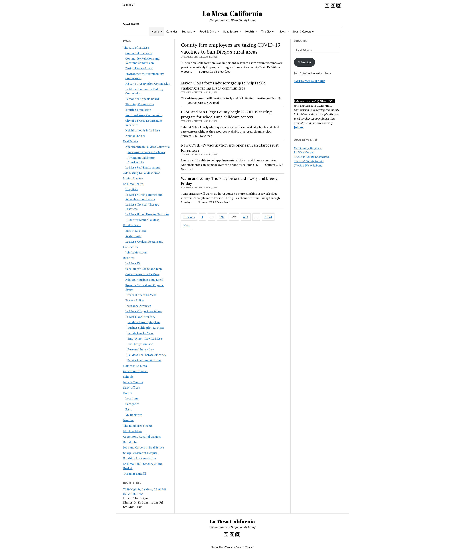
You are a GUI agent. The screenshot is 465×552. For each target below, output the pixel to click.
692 (222, 217)
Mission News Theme (221, 547)
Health (249, 31)
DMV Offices (131, 387)
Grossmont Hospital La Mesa (142, 437)
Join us (299, 127)
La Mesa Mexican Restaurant (144, 241)
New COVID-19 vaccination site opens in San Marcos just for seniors (230, 148)
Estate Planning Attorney (144, 360)
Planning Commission (139, 104)
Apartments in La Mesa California (147, 147)
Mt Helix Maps (132, 431)
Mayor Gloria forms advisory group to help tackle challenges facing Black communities (223, 85)
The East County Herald (309, 161)
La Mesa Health (133, 184)
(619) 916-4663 (133, 494)
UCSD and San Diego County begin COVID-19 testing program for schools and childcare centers (226, 114)
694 (245, 217)
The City (266, 31)
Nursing (128, 420)
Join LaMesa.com (136, 252)
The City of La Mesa (136, 48)
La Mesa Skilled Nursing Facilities (147, 214)
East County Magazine (308, 148)
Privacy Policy (134, 300)
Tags (128, 409)
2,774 (268, 217)
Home (155, 31)
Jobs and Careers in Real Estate (143, 447)
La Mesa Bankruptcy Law (144, 322)
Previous (189, 217)
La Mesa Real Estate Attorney (147, 355)
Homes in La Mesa (135, 366)
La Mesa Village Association (143, 311)
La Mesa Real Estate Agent (142, 167)
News (282, 31)
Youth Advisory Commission (143, 115)
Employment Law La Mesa (145, 338)
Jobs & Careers (302, 31)
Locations (131, 398)
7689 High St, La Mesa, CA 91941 (144, 489)
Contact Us (130, 247)
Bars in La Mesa (135, 231)
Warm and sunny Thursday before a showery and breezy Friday (229, 181)
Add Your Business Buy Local (144, 280)
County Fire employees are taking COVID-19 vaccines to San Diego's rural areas (230, 48)
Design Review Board (139, 68)
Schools (128, 377)
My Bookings (133, 415)
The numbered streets (137, 426)
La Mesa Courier (304, 152)
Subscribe (304, 62)
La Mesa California (232, 13)
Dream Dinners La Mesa (140, 295)
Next (186, 225)
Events (127, 393)
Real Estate (230, 31)
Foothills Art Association (139, 458)
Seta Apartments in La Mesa (146, 152)
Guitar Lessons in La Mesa (142, 274)
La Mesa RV (132, 263)
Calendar (171, 31)
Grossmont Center (135, 371)
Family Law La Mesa (140, 333)
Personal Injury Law (141, 349)
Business (186, 31)
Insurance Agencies (138, 306)
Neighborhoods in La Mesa (142, 130)
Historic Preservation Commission (147, 84)
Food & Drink (207, 31)
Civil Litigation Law (140, 344)
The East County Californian (311, 157)
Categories (132, 404)
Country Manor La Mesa (143, 220)
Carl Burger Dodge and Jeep (143, 269)
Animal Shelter (135, 136)
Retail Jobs (130, 442)
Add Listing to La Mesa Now (141, 173)
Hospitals (131, 189)
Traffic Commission (138, 110)
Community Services (138, 53)
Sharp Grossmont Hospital (140, 453)
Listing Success (133, 178)
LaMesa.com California (309, 81)
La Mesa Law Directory (140, 317)
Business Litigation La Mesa (146, 328)
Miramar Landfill (134, 474)
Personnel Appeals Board (142, 99)
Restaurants (133, 236)
